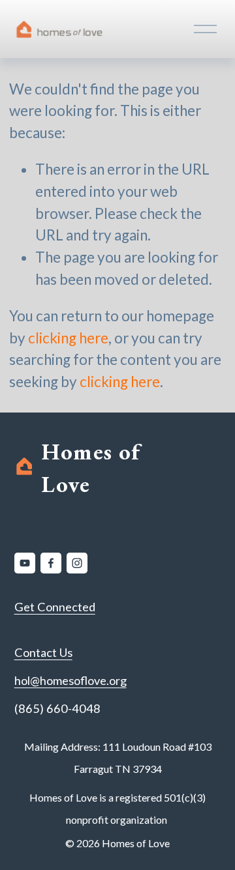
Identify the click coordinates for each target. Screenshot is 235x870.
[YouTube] (24, 563)
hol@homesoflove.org (70, 680)
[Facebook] (50, 563)
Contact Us (43, 652)
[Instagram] (77, 563)
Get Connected (54, 607)
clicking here (68, 338)
